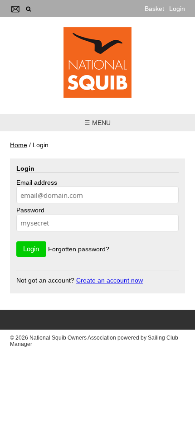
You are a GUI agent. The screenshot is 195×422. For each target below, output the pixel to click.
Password (30, 210)
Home (18, 145)
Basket (154, 8)
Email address (36, 182)
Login (177, 8)
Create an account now (109, 280)
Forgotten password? (78, 249)
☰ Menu (97, 122)
